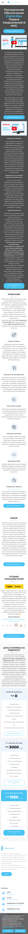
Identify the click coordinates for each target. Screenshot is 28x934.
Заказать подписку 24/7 (14, 31)
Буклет (6, 874)
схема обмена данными (14, 489)
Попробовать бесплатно (14, 733)
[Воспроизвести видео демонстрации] (14, 128)
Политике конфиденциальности (13, 926)
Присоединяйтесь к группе (14, 905)
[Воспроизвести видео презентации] (14, 42)
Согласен (7, 930)
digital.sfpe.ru (10, 894)
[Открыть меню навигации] (2, 2)
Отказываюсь (20, 930)
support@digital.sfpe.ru (13, 899)
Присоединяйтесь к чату (13, 910)
